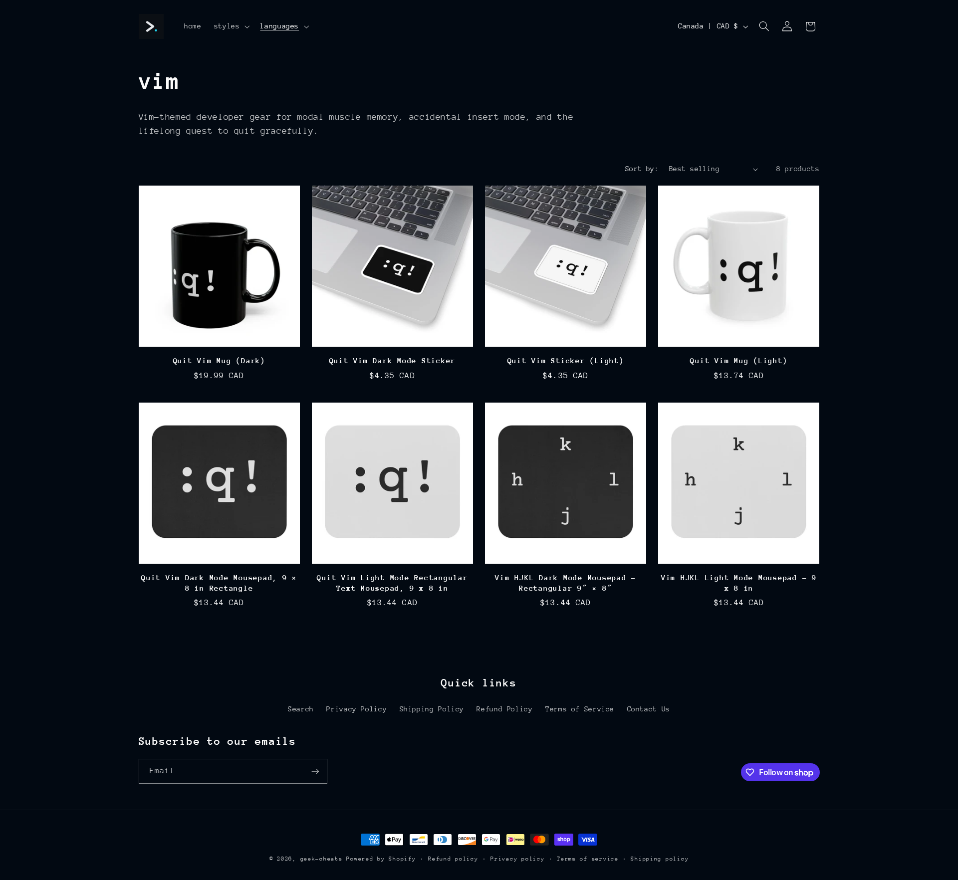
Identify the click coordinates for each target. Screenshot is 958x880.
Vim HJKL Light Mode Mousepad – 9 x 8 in (739, 582)
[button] (231, 26)
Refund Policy (504, 709)
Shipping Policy (432, 709)
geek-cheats (321, 859)
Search (301, 709)
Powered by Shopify (381, 859)
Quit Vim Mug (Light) (738, 360)
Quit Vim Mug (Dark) (219, 360)
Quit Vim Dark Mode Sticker (392, 360)
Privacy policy (517, 859)
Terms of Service (579, 709)
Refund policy (453, 859)
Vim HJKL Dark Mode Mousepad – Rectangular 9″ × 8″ (565, 582)
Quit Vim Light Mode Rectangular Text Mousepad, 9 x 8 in (392, 582)
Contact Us (648, 709)
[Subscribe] (314, 771)
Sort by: (642, 169)
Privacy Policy (356, 709)
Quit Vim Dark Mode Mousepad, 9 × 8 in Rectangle (219, 582)
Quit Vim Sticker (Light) (565, 360)
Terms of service (588, 859)
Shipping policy (660, 859)
